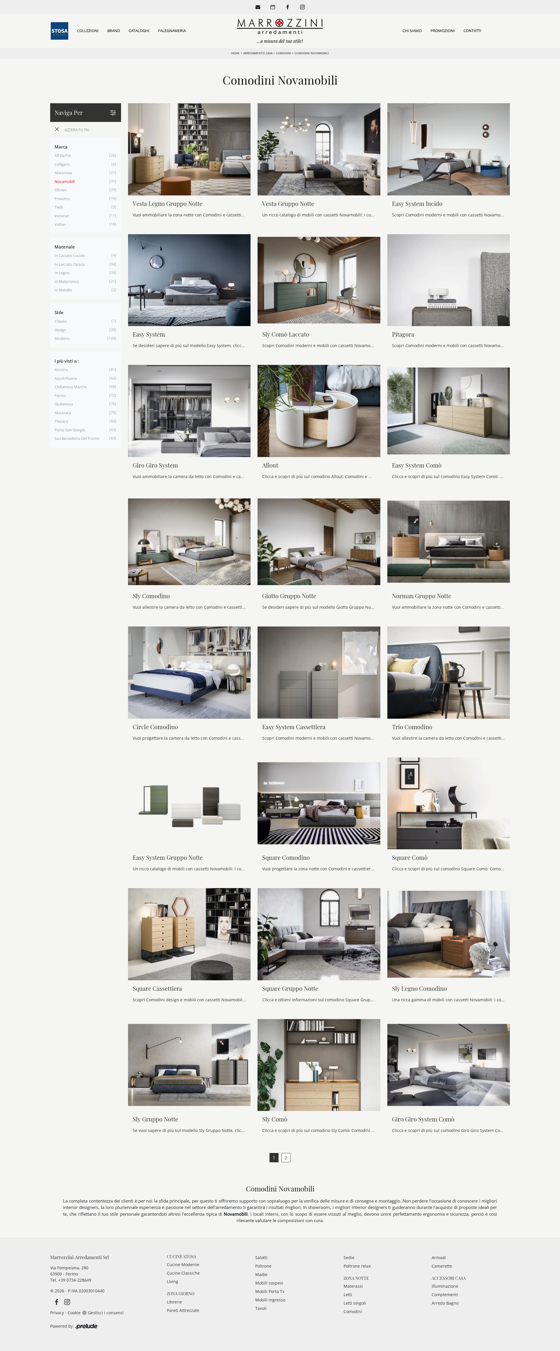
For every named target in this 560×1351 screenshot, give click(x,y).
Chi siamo (412, 30)
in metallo (63, 290)
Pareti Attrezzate (183, 1310)
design (60, 329)
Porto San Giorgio (70, 430)
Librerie (174, 1302)
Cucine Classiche (183, 1273)
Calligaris (62, 164)
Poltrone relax (357, 1266)
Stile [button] (59, 312)
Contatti (472, 30)
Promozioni (442, 30)
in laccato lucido (70, 255)
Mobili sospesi (269, 1283)
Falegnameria (172, 30)
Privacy (57, 1312)
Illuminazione (445, 1286)
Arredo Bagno (445, 1303)
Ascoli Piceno (66, 378)
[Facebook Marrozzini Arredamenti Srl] (55, 1301)
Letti (348, 1294)
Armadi (439, 1257)
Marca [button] (61, 147)
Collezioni (88, 30)
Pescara (61, 421)
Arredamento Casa (257, 53)
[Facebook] (288, 7)
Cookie (74, 1312)
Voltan (60, 224)
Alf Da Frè (63, 155)
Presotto (62, 198)
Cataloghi (139, 30)
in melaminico (67, 281)
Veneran (62, 215)
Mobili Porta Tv (269, 1291)
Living (172, 1281)
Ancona (61, 369)
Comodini (283, 53)
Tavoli (261, 1308)
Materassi (353, 1286)
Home (235, 53)
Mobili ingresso (270, 1300)
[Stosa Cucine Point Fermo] (59, 31)
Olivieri (60, 189)
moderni (62, 338)
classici (61, 321)
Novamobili (65, 181)
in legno (62, 272)
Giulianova (64, 404)
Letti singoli (355, 1303)
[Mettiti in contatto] (258, 7)
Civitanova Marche (71, 386)
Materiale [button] (65, 247)
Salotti (261, 1257)
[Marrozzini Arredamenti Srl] (280, 31)
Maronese (63, 172)
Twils (59, 207)
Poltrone (263, 1266)
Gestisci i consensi (106, 1312)
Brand (113, 30)
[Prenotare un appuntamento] (273, 7)
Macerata (63, 412)
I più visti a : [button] (67, 361)
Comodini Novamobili (312, 53)
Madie (261, 1274)
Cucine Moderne (183, 1264)
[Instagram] (302, 7)
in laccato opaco (70, 264)
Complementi (445, 1294)
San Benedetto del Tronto (77, 438)
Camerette (442, 1266)
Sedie (349, 1257)
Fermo (60, 395)
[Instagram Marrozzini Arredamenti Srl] (65, 1301)
